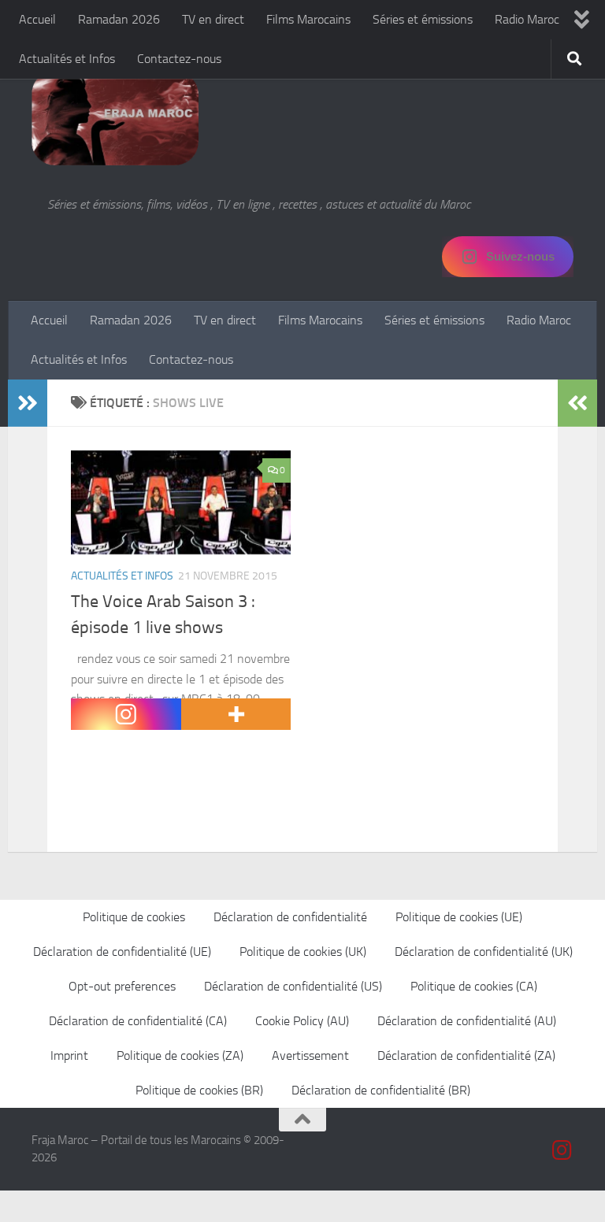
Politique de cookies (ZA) (180, 1055)
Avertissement (310, 1055)
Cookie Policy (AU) (302, 1020)
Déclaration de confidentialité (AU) (466, 1020)
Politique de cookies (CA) (473, 986)
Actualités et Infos (67, 58)
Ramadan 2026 (119, 19)
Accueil (37, 19)
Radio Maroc (527, 19)
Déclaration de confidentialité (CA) (138, 1020)
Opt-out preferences (122, 986)
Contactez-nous (179, 58)
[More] (236, 714)
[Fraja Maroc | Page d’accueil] (115, 118)
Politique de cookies (134, 916)
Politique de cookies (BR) (199, 1090)
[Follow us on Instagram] (562, 1150)
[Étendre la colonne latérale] (27, 403)
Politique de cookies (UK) (302, 951)
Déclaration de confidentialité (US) (293, 986)
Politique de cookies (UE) (458, 916)
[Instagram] (126, 714)
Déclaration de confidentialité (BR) (380, 1090)
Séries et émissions (423, 19)
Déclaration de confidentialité (290, 916)
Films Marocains (308, 19)
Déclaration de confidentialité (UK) (484, 951)
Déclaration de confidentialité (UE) (122, 951)
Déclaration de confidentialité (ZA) (466, 1055)
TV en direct (213, 19)
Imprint (69, 1055)
